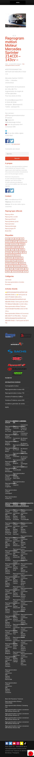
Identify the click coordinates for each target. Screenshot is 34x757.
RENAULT (22, 263)
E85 (17, 247)
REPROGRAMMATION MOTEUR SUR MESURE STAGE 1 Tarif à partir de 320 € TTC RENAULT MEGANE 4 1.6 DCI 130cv (16, 302)
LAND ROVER (10, 255)
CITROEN (21, 244)
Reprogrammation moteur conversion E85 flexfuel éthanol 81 (19, 553)
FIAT (21, 247)
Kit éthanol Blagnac (24, 439)
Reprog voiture (9, 214)
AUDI (21, 238)
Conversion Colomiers (24, 434)
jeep (20, 252)
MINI (16, 258)
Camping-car (22, 241)
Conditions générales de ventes (15, 404)
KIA (25, 252)
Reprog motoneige (10, 226)
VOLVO (25, 271)
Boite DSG (8, 231)
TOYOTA (21, 269)
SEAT (11, 266)
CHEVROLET (13, 244)
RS (7, 266)
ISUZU (15, 252)
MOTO (20, 258)
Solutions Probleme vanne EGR (14, 400)
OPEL (13, 260)
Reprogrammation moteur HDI (14, 389)
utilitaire (8, 271)
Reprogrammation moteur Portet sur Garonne (11, 477)
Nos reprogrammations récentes (14, 64)
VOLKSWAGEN (17, 271)
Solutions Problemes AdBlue (14, 396)
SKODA (17, 266)
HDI (16, 249)
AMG (16, 238)
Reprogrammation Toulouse (19, 427)
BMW (14, 241)
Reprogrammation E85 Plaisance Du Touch (19, 447)
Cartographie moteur (12, 386)
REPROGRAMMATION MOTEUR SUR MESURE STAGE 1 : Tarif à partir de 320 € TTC (17, 320)
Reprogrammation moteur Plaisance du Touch (11, 428)
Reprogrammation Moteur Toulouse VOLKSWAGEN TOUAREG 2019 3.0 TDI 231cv (16, 309)
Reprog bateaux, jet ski (11, 221)
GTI (12, 249)
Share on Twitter (12, 141)
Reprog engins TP (10, 228)
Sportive (23, 266)
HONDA (21, 249)
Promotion (8, 284)
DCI (13, 247)
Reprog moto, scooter (11, 216)
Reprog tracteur (9, 224)
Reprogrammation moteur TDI (14, 393)
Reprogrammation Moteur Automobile (13, 702)
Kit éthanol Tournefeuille (25, 444)
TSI (26, 269)
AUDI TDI (8, 241)
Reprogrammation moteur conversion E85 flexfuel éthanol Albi (17, 726)
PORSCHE (9, 263)
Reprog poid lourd (10, 219)
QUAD (16, 263)
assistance (30, 753)
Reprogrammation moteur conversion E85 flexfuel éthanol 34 (26, 568)
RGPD (7, 407)
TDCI (7, 269)
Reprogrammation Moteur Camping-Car (16, 706)
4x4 (7, 238)
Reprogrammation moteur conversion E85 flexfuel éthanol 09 (19, 604)
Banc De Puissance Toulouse (14, 699)
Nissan (8, 260)
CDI (12, 144)
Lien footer (8, 279)
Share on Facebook (7, 141)
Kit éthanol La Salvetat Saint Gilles (24, 451)
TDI (12, 269)
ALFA (11, 238)
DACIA (8, 247)
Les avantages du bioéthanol (24, 464)
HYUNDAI (9, 252)
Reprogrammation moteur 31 (11, 497)
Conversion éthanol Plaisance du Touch (24, 427)
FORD (7, 249)
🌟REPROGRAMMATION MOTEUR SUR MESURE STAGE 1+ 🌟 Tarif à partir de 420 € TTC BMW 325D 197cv (16, 294)
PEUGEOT (20, 260)
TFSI (16, 269)
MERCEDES (17, 144)
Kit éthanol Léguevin (24, 457)
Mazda (18, 255)
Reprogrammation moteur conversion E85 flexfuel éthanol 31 (19, 541)
